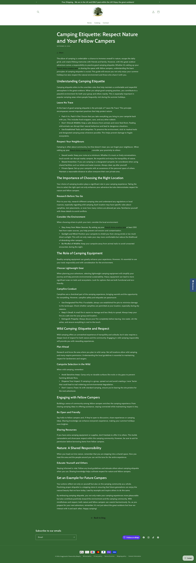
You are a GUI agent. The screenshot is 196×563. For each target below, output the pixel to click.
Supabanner (5, 561)
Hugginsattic (64, 556)
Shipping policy (121, 556)
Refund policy (87, 556)
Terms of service (109, 556)
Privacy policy (98, 556)
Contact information (135, 556)
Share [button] (61, 53)
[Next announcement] (159, 2)
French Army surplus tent (67, 68)
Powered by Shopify (75, 556)
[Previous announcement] (36, 2)
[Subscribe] (73, 537)
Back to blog (99, 518)
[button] (38, 11)
